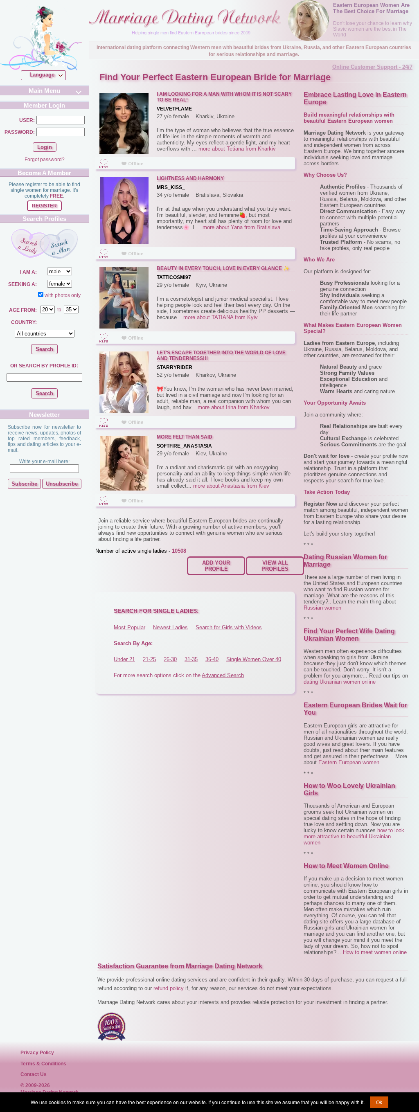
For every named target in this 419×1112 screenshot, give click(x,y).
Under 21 (124, 659)
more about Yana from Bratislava (241, 227)
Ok (379, 1101)
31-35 (191, 659)
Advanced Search (223, 675)
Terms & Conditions (43, 1064)
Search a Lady (27, 243)
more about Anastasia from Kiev (231, 486)
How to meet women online (375, 952)
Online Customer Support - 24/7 (372, 67)
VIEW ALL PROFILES (274, 566)
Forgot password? (45, 159)
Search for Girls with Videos (229, 627)
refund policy (168, 988)
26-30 (170, 659)
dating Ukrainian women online (340, 682)
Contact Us (33, 1074)
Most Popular (129, 627)
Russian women (322, 608)
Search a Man (61, 244)
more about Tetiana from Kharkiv (237, 149)
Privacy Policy (37, 1053)
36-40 (212, 659)
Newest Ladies (170, 627)
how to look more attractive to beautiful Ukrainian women (354, 836)
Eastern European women (348, 762)
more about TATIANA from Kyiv (220, 317)
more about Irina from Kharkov (234, 407)
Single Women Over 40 (253, 659)
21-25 (149, 659)
